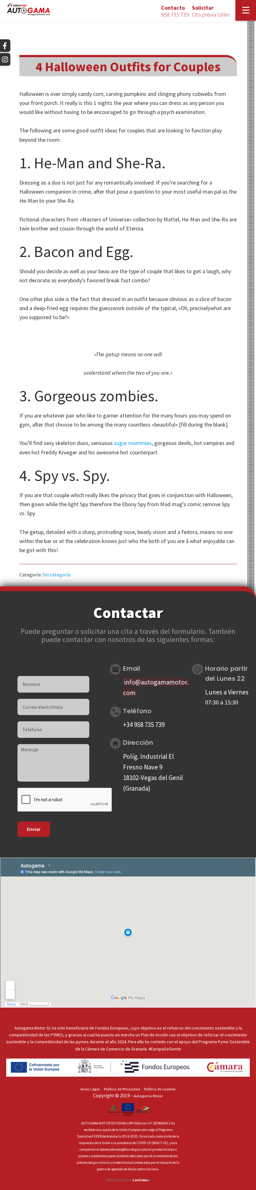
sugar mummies (133, 443)
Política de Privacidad (122, 1089)
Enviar (34, 829)
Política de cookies (159, 1089)
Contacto (175, 11)
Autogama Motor (148, 1096)
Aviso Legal (90, 1089)
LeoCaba (141, 1180)
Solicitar (211, 11)
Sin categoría (56, 574)
